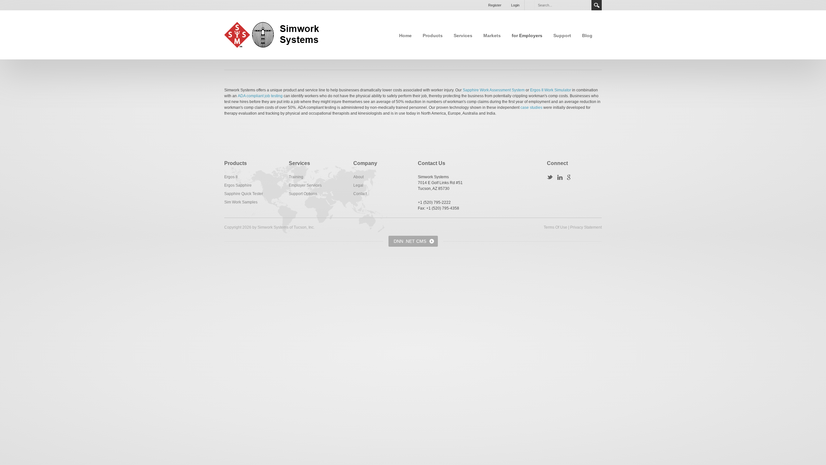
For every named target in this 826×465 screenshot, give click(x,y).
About (358, 177)
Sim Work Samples (240, 202)
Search (596, 5)
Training (296, 177)
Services (463, 35)
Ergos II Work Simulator (550, 90)
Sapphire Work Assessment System (494, 90)
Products (433, 35)
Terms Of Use (555, 227)
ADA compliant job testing (260, 96)
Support (562, 35)
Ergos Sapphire (238, 185)
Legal (358, 185)
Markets (492, 35)
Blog (587, 35)
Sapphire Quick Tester (243, 193)
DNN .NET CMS (410, 241)
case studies (531, 107)
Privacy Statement (586, 227)
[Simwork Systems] (275, 34)
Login (515, 5)
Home (405, 35)
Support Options (303, 193)
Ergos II (230, 177)
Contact (360, 193)
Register (494, 5)
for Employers (527, 35)
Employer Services (305, 185)
